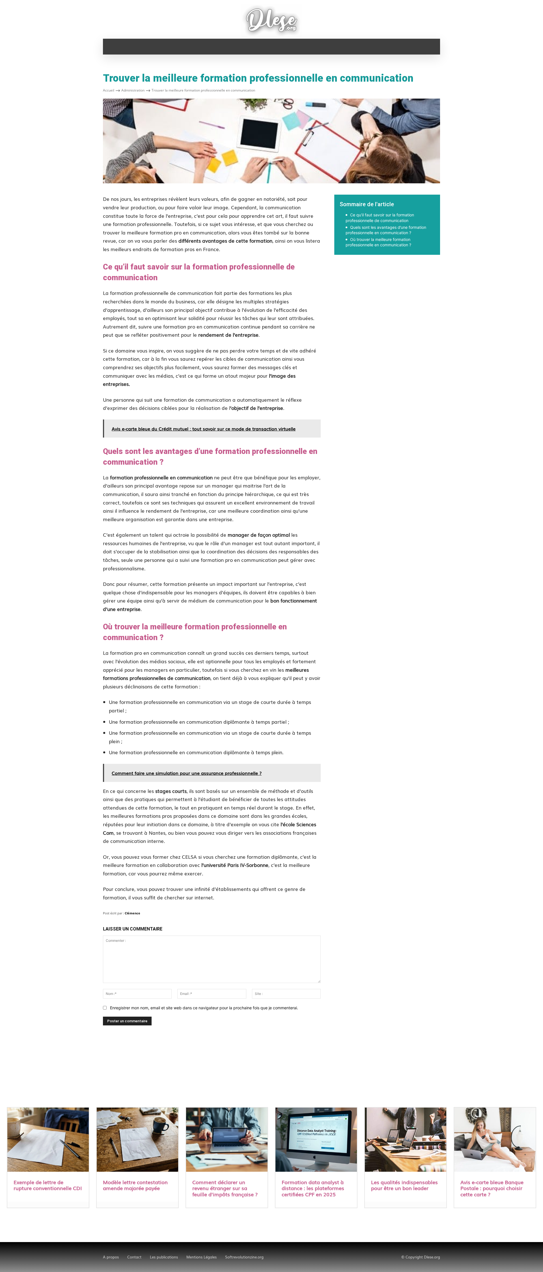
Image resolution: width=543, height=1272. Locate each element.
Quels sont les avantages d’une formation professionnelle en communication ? (386, 230)
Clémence (132, 913)
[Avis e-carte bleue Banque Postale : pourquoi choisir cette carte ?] (495, 1140)
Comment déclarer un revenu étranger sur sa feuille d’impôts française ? (225, 1188)
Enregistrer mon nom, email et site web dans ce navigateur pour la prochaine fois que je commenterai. (204, 1007)
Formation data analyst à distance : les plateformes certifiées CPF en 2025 (313, 1188)
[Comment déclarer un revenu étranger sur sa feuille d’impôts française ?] (227, 1140)
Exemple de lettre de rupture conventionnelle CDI (48, 1185)
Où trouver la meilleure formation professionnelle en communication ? (378, 242)
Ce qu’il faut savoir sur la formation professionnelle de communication (380, 217)
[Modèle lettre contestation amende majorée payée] (137, 1140)
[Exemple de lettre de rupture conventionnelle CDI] (48, 1140)
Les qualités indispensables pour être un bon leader (404, 1185)
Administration (133, 90)
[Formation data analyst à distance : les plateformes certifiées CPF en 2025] (316, 1140)
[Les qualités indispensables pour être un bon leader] (405, 1140)
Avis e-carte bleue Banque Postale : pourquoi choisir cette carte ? (491, 1188)
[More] (468, 274)
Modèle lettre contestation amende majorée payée (135, 1185)
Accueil (108, 90)
